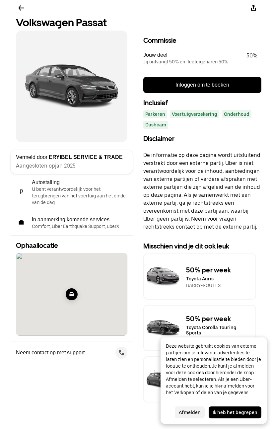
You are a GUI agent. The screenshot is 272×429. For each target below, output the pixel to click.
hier (219, 386)
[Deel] (253, 8)
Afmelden (190, 412)
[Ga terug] (21, 8)
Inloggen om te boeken (202, 85)
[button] (202, 58)
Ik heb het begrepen (235, 412)
